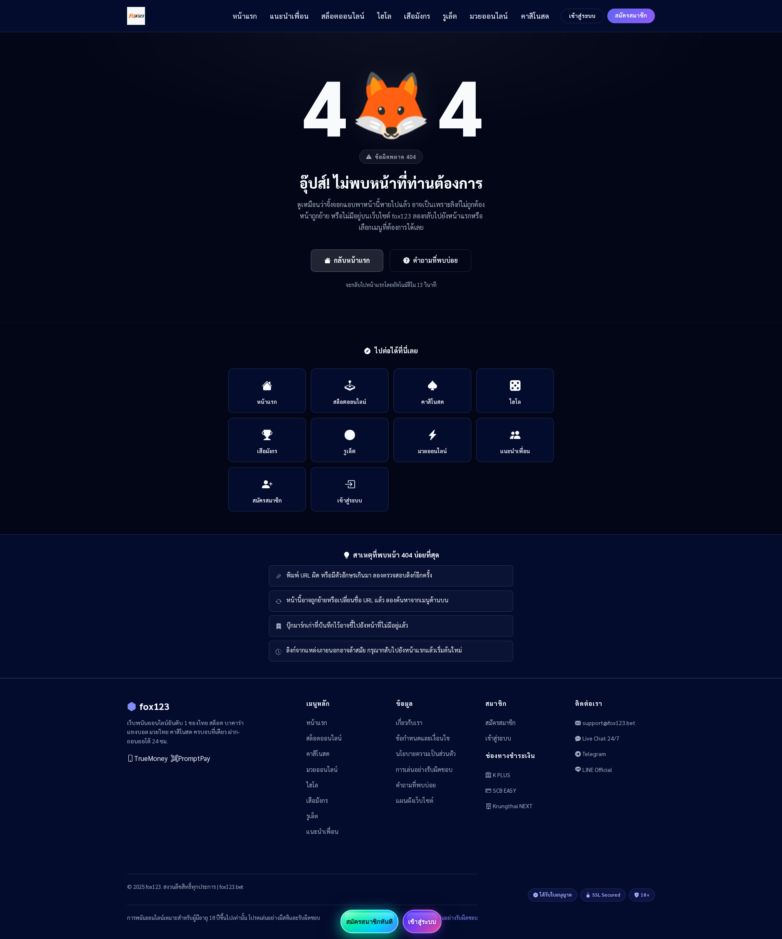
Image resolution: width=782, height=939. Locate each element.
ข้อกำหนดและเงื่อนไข (423, 738)
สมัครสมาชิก (631, 15)
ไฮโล (384, 15)
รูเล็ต (450, 15)
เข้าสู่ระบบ (582, 15)
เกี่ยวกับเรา (409, 722)
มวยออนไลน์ (489, 15)
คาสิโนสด (535, 15)
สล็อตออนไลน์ (343, 15)
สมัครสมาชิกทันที (369, 921)
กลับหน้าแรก (352, 260)
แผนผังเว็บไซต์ (414, 800)
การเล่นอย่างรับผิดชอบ (424, 769)
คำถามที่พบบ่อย (435, 260)
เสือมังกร (417, 15)
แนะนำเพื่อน (289, 15)
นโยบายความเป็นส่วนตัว (426, 753)
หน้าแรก (245, 15)
